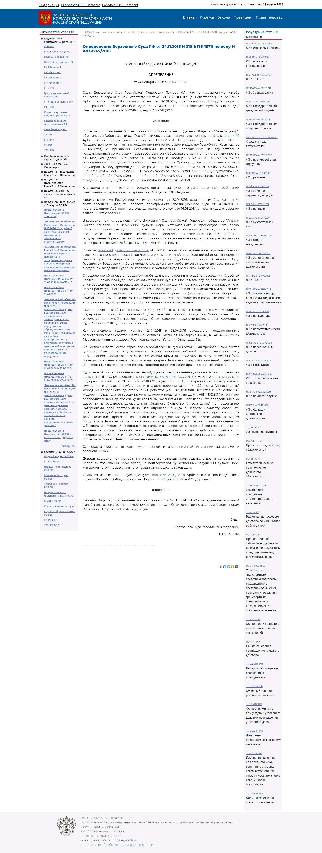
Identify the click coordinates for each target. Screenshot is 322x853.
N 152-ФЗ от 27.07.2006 (259, 342)
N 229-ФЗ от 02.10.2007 (259, 374)
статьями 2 (221, 377)
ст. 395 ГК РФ (253, 458)
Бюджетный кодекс (56, 51)
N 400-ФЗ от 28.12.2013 (259, 43)
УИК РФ (49, 139)
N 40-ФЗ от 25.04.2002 (259, 74)
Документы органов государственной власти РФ (59, 194)
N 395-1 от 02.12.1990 (257, 405)
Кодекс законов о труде (59, 506)
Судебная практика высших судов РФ (111, 32)
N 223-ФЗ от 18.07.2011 (258, 289)
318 (194, 377)
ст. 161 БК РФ (253, 619)
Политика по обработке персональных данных (117, 844)
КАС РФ (49, 106)
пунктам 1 (105, 250)
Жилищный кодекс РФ (58, 101)
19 (237, 377)
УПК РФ (49, 150)
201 (187, 377)
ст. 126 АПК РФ (254, 731)
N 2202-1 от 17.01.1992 (257, 311)
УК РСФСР (50, 519)
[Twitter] (229, 566)
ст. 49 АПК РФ (254, 753)
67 (161, 377)
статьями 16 (148, 377)
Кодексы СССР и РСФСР (59, 451)
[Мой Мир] (237, 566)
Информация (49, 5)
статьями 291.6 (163, 475)
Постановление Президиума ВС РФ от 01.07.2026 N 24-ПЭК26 (58, 279)
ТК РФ (48, 134)
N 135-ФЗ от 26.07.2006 (259, 235)
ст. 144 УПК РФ (254, 664)
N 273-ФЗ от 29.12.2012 (258, 88)
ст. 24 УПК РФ (254, 704)
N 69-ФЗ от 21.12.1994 (257, 57)
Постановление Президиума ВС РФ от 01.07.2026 (58, 213)
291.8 (181, 475)
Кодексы (207, 17)
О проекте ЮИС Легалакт (80, 5)
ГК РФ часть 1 (52, 67)
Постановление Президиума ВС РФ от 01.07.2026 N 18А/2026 (58, 365)
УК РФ (48, 144)
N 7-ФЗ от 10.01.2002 (257, 186)
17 (233, 377)
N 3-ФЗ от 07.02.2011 (257, 204)
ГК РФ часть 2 (52, 72)
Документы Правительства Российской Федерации (59, 183)
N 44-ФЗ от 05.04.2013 (258, 360)
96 (167, 377)
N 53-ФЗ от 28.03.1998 (258, 391)
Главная (190, 17)
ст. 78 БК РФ (253, 534)
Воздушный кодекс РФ (58, 61)
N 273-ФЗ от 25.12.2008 (259, 155)
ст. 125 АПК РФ (254, 793)
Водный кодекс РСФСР (59, 456)
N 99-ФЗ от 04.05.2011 (258, 253)
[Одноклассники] (233, 566)
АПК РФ (49, 46)
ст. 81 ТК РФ (252, 512)
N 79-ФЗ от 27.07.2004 (258, 101)
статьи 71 (90, 377)
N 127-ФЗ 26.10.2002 (257, 324)
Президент (243, 17)
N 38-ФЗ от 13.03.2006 (258, 173)
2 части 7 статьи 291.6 (132, 250)
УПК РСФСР (51, 525)
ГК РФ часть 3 (52, 77)
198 (173, 377)
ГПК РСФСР (51, 461)
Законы (224, 17)
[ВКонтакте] (225, 566)
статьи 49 (231, 135)
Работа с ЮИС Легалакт (120, 5)
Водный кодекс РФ (56, 56)
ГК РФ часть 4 (53, 82)
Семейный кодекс (55, 129)
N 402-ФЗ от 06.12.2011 (258, 217)
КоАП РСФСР (52, 500)
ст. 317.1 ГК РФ (254, 441)
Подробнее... (68, 445)
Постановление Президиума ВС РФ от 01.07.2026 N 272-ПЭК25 (58, 376)
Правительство (269, 17)
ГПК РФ (49, 87)
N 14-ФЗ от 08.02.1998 (258, 275)
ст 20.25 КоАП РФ (256, 485)
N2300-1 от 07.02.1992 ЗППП (262, 137)
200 (180, 377)
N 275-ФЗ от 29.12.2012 (258, 119)
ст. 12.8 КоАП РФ (255, 566)
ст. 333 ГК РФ (253, 427)
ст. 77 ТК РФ (253, 641)
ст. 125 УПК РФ (254, 686)
